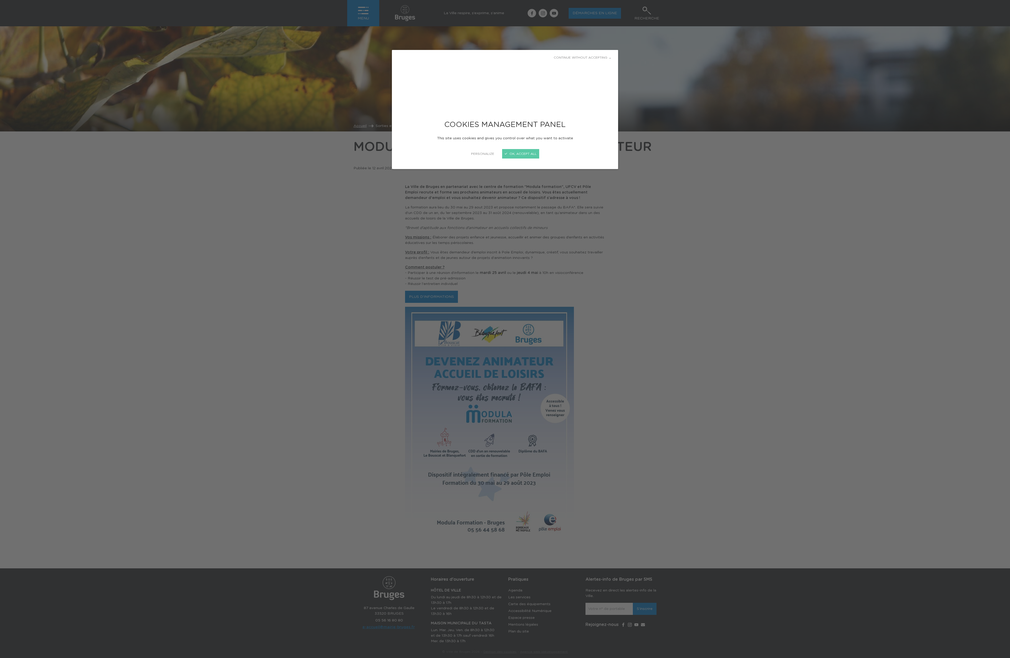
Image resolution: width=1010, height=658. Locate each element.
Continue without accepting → (583, 57)
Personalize (482, 153)
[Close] (505, 329)
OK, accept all (522, 153)
